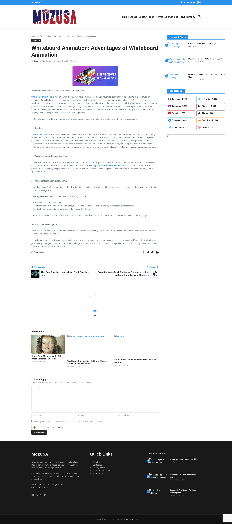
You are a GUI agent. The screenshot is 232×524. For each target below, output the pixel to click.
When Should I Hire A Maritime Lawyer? (205, 59)
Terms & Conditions (167, 16)
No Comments (48, 61)
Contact (143, 16)
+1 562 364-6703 (42, 487)
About (133, 16)
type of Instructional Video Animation (110, 165)
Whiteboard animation (41, 97)
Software (41, 36)
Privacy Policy (187, 16)
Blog (151, 16)
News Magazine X (131, 519)
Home (125, 16)
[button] (52, 427)
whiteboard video (40, 134)
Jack (36, 61)
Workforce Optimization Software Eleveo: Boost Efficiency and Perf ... (87, 362)
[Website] (95, 315)
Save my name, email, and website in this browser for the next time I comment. (68, 421)
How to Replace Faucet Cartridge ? (203, 43)
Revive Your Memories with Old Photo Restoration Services (46, 357)
